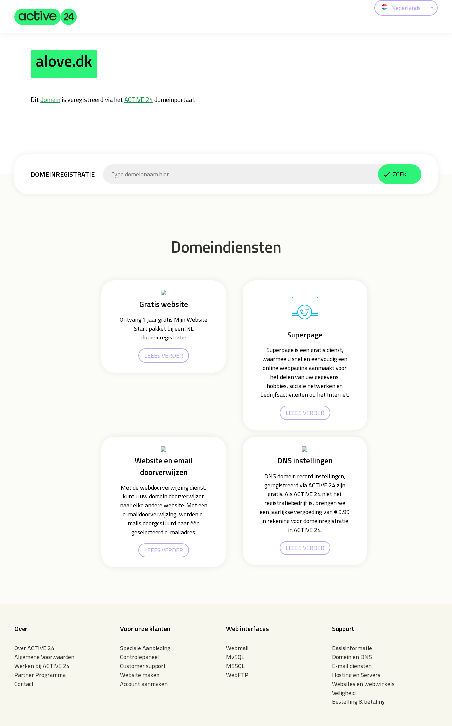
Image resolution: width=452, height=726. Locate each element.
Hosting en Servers (356, 674)
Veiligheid (344, 692)
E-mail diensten (352, 665)
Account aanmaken (144, 683)
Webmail (237, 648)
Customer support (143, 665)
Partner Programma (40, 674)
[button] (45, 16)
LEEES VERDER (163, 355)
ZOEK (399, 174)
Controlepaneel (139, 656)
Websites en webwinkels (363, 683)
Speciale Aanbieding (145, 648)
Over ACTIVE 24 (34, 648)
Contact (24, 683)
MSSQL (235, 665)
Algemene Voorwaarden (44, 656)
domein (50, 99)
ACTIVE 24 (138, 99)
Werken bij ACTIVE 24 (41, 665)
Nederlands (406, 7)
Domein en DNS (352, 656)
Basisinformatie (352, 648)
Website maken (139, 674)
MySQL (235, 656)
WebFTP (237, 674)
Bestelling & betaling (358, 701)
